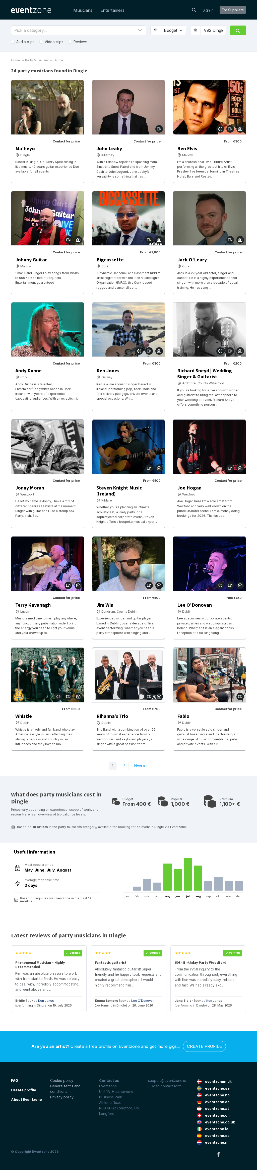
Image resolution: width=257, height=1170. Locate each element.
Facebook (218, 1154)
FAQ (14, 1080)
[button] (78, 30)
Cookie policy (61, 1080)
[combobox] (213, 30)
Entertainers (112, 10)
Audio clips (25, 42)
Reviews (81, 42)
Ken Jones (46, 1000)
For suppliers (233, 10)
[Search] (194, 10)
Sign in (208, 10)
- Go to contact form (164, 1086)
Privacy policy (62, 1097)
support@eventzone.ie (167, 1080)
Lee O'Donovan (142, 1000)
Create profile (204, 1046)
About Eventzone (26, 1099)
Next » (139, 766)
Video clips (54, 42)
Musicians (82, 10)
